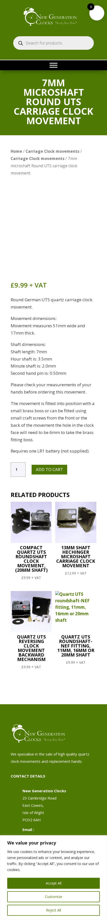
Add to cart (49, 469)
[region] (53, 877)
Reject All (53, 910)
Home (16, 151)
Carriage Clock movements (52, 151)
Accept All (53, 883)
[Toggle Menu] (53, 65)
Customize (53, 896)
